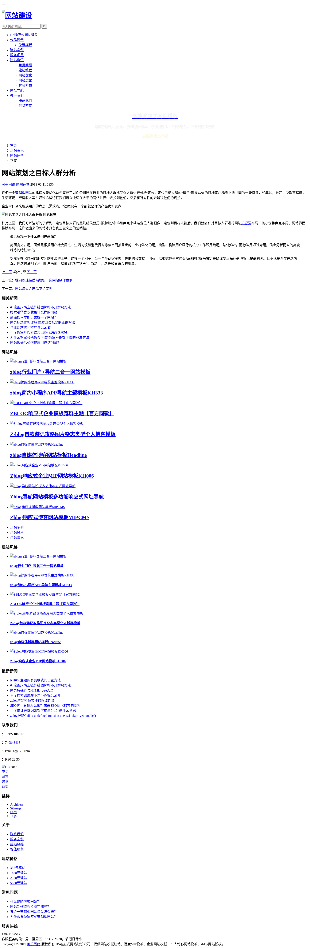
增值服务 (17, 849)
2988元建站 (18, 878)
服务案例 (17, 839)
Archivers (16, 804)
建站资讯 (17, 60)
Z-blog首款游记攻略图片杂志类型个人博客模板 (63, 434)
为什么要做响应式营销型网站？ (33, 917)
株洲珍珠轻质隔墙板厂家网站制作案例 (44, 280)
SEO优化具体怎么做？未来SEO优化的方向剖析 (45, 705)
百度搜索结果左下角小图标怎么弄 (35, 695)
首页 (13, 145)
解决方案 (25, 85)
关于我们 (17, 95)
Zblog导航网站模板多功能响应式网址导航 (57, 496)
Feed (13, 812)
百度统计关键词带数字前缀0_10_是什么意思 (43, 710)
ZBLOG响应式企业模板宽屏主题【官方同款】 (62, 413)
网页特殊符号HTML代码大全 (32, 690)
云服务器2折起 (155, 136)
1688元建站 (18, 873)
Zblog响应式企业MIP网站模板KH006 (52, 476)
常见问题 (25, 65)
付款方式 (25, 105)
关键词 (246, 223)
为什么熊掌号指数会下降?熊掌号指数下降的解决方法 (49, 337)
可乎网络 (8, 184)
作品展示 (17, 40)
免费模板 (25, 45)
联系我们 (25, 100)
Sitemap (15, 808)
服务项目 (17, 55)
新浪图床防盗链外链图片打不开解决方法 (40, 307)
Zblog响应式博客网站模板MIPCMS (49, 517)
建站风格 (17, 532)
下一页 (32, 272)
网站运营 (25, 80)
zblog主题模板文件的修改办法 (32, 700)
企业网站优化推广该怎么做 (30, 327)
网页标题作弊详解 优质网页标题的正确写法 (42, 322)
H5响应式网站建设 (24, 35)
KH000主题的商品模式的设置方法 (35, 680)
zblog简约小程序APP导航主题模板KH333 (56, 393)
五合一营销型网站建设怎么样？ (33, 911)
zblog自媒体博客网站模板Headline (48, 455)
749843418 (12, 742)
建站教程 (25, 70)
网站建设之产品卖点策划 (33, 289)
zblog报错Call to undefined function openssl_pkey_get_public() (53, 715)
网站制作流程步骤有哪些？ (30, 906)
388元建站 (17, 868)
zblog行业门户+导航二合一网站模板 (50, 372)
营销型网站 (23, 193)
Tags (13, 816)
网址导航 (17, 90)
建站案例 (17, 50)
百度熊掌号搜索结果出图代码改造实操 (38, 332)
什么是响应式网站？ (25, 901)
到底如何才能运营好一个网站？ (33, 317)
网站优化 (25, 75)
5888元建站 (18, 883)
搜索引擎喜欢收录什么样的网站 (33, 312)
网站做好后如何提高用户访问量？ (35, 342)
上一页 (7, 272)
